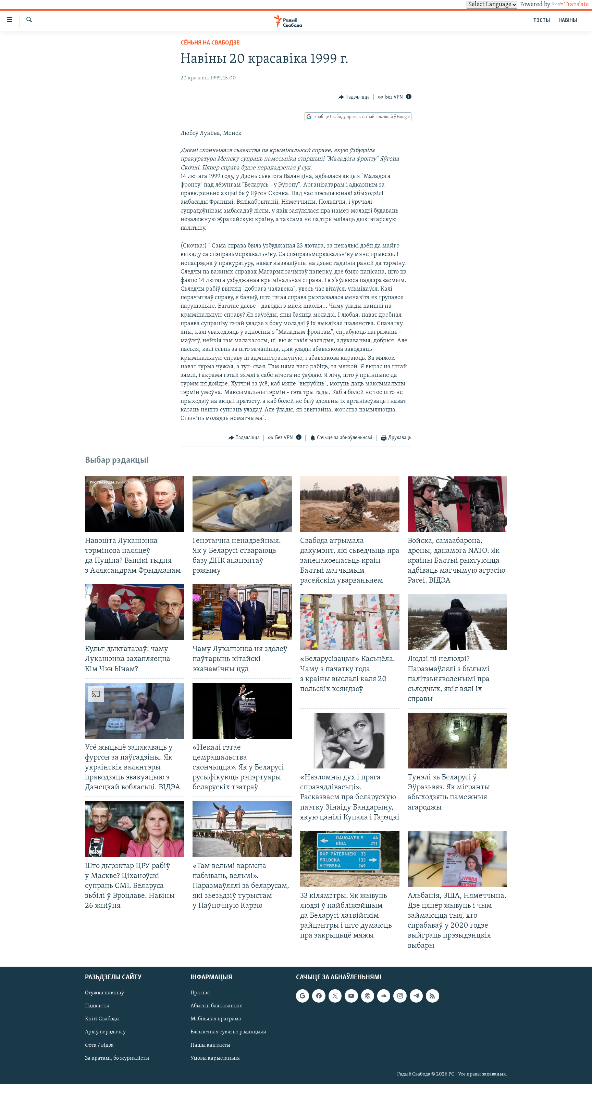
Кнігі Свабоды (102, 1019)
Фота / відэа (99, 1045)
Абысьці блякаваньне (216, 1006)
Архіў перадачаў (105, 1032)
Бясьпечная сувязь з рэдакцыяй (228, 1032)
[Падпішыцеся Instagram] (399, 995)
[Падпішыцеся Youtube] (351, 995)
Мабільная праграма (215, 1019)
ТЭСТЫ (541, 20)
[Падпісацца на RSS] (432, 995)
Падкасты (97, 1006)
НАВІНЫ (567, 20)
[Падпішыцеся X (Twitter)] (335, 995)
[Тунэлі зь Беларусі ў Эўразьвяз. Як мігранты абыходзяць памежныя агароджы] (457, 740)
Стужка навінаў (104, 993)
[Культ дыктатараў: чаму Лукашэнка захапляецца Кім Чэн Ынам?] (134, 612)
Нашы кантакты (210, 1045)
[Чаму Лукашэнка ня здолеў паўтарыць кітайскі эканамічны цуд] (242, 612)
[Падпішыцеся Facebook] (318, 995)
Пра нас (200, 993)
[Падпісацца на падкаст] (367, 995)
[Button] (354, 97)
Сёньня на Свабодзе (210, 43)
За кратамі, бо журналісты (117, 1058)
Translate (576, 5)
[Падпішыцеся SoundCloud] (383, 995)
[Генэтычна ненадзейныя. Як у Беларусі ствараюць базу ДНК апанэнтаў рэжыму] (242, 504)
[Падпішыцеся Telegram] (416, 995)
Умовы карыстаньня (215, 1058)
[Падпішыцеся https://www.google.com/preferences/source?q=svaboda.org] (302, 995)
